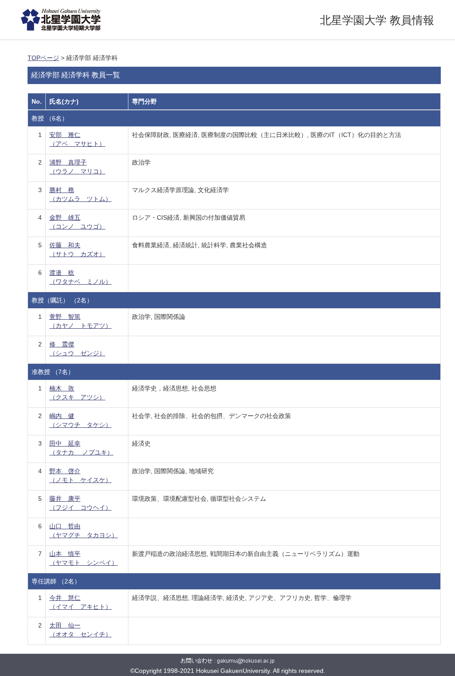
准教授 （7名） (53, 371)
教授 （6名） (50, 118)
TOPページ (43, 57)
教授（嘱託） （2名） (62, 300)
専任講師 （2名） (56, 581)
